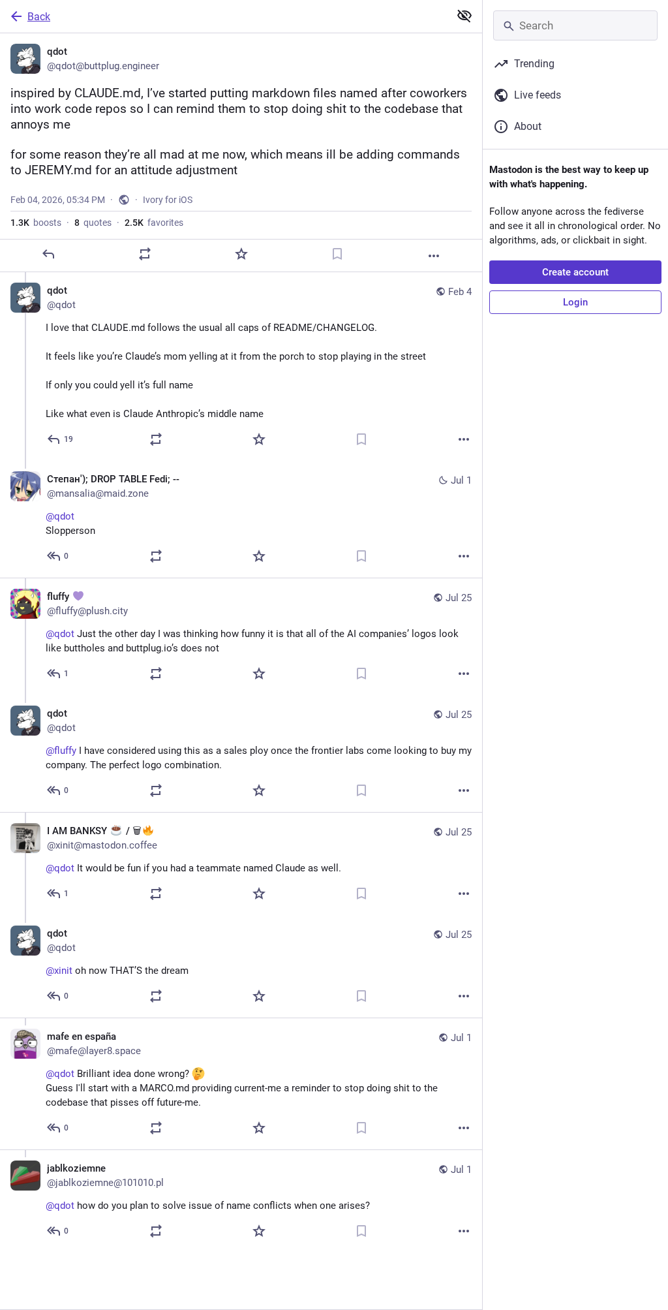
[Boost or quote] (145, 254)
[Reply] (48, 254)
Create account (575, 272)
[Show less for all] (464, 15)
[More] (434, 256)
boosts (35, 222)
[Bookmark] (337, 254)
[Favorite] (241, 254)
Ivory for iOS (167, 200)
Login (575, 302)
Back (38, 16)
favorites (154, 222)
